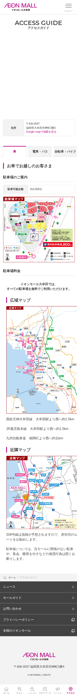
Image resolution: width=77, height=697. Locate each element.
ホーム (12, 577)
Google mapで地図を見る (41, 131)
